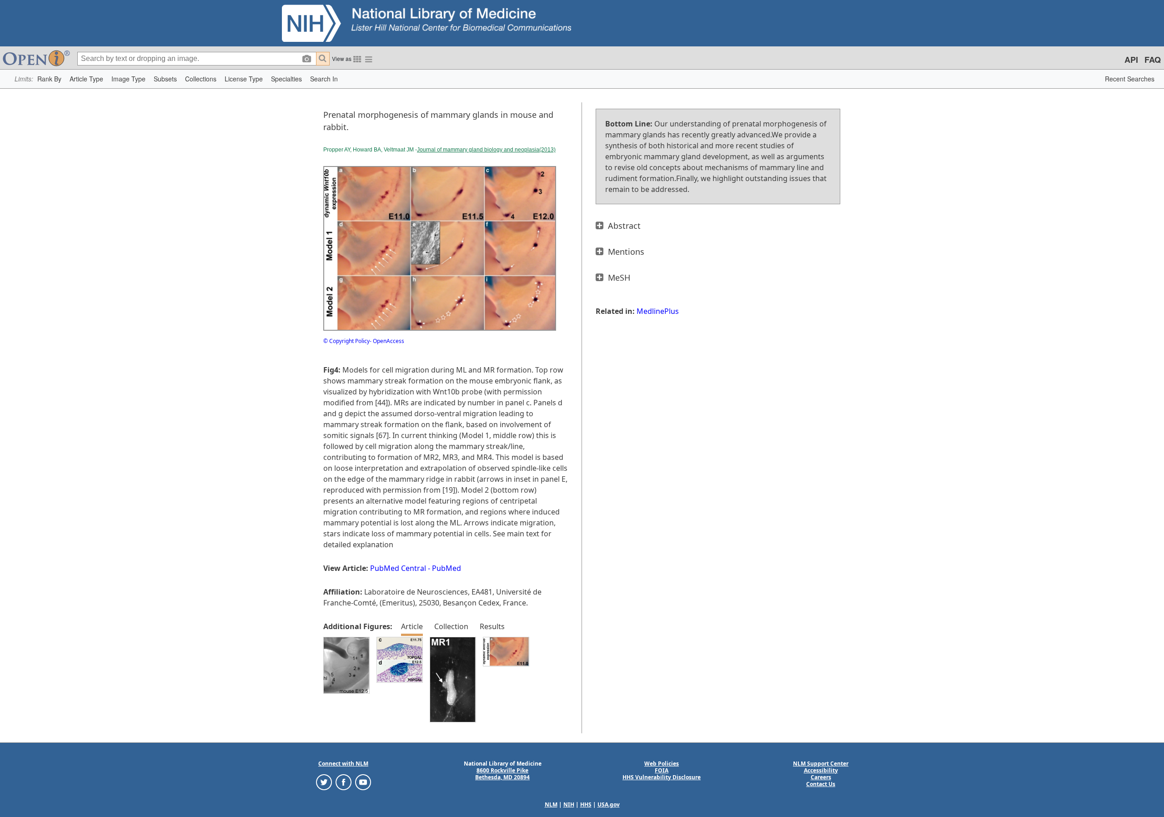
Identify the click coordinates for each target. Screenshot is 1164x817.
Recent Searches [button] (1129, 78)
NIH (568, 804)
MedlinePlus (658, 311)
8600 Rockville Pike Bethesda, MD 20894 (502, 774)
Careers (821, 777)
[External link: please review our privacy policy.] (324, 781)
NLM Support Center (820, 763)
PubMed (446, 568)
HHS (586, 804)
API (1131, 60)
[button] (49, 79)
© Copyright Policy (346, 341)
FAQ (1152, 60)
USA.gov (608, 804)
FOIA (661, 770)
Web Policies (661, 763)
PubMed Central (398, 568)
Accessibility (821, 770)
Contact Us (820, 784)
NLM (551, 804)
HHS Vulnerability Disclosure (661, 777)
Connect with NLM (343, 763)
